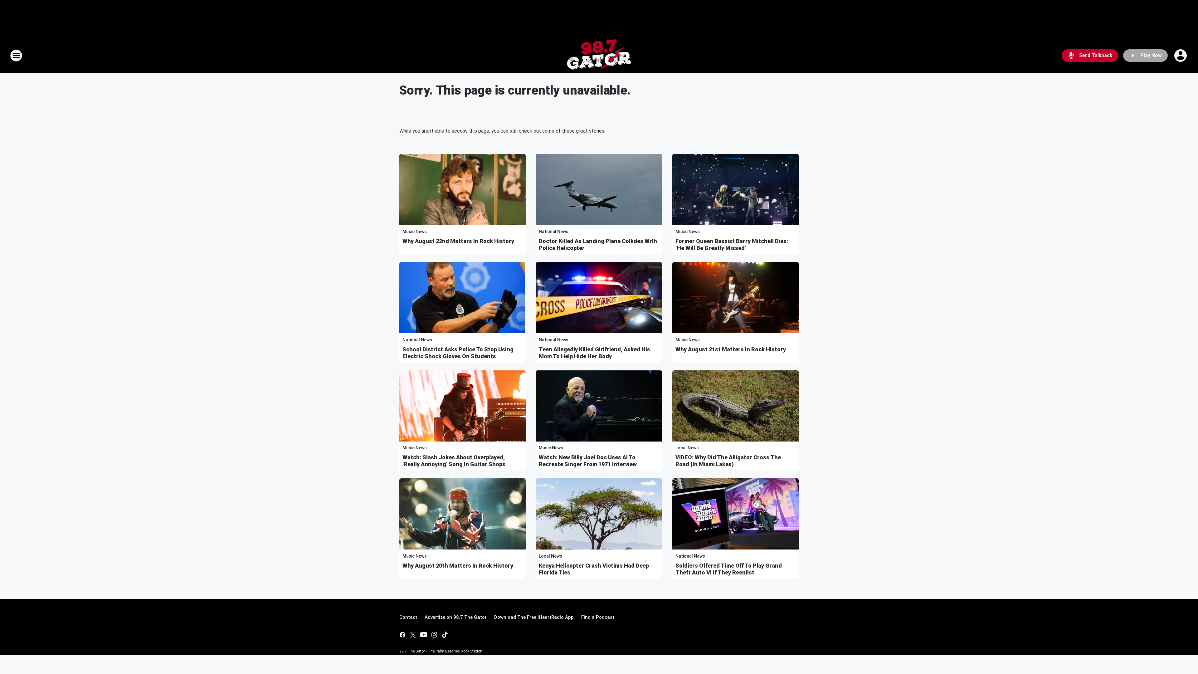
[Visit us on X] (413, 634)
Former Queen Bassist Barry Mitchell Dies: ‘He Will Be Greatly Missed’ (731, 244)
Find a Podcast (597, 617)
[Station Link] (599, 55)
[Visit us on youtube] (423, 634)
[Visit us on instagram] (434, 634)
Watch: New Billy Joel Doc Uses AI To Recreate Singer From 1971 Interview (588, 460)
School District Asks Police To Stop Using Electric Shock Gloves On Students (458, 352)
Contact (408, 617)
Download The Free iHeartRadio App (534, 617)
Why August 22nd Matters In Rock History (458, 241)
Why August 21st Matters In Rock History (730, 349)
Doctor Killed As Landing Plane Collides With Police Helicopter (598, 244)
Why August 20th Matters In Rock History (457, 565)
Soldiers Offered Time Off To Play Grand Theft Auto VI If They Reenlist (728, 569)
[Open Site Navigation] (16, 55)
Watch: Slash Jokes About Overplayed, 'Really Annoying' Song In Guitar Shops (453, 460)
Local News (687, 447)
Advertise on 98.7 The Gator (456, 617)
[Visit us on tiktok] (445, 634)
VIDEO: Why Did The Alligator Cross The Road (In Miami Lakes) (728, 460)
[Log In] (1181, 55)
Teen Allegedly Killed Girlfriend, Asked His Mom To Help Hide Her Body (594, 352)
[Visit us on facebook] (402, 634)
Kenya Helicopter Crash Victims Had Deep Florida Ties (594, 569)
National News (553, 231)
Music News (414, 231)
